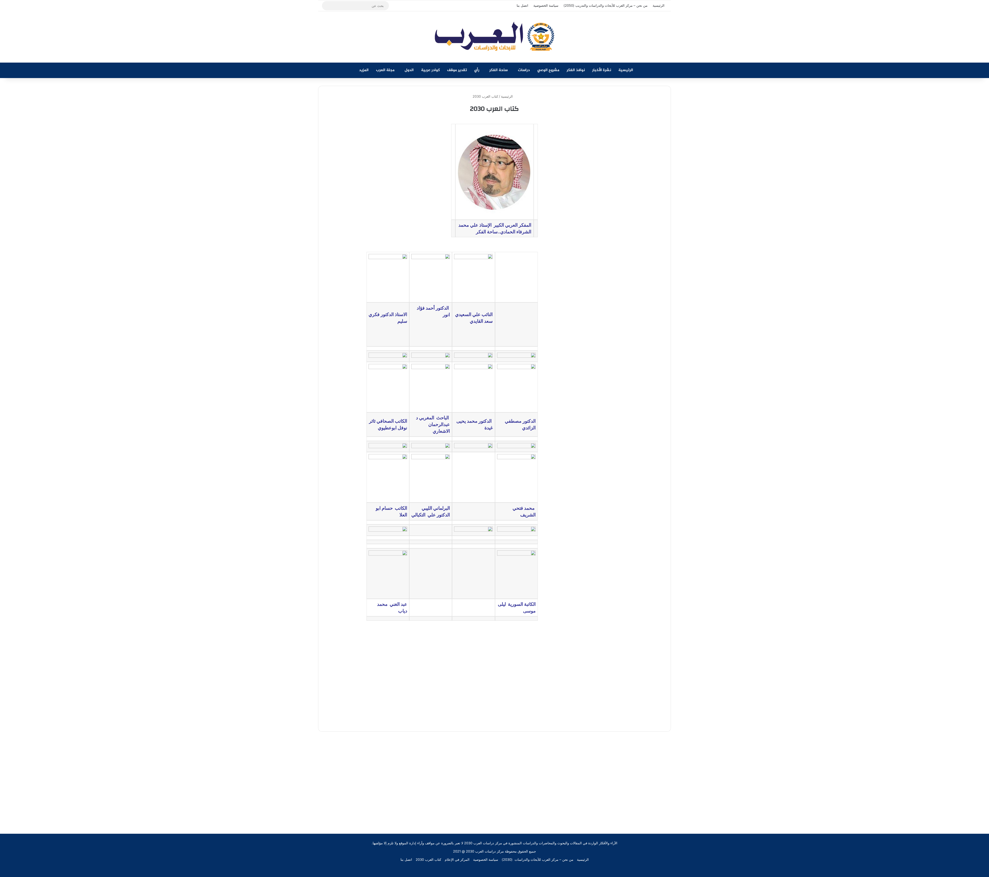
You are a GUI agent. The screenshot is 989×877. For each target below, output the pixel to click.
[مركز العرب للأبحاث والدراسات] (494, 37)
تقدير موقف (457, 70)
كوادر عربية (430, 70)
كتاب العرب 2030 (428, 859)
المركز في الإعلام (457, 859)
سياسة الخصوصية (545, 5)
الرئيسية (658, 5)
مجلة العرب (385, 70)
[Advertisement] (494, 775)
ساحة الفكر (498, 70)
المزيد (364, 70)
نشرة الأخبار (601, 70)
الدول (409, 70)
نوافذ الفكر (576, 70)
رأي (476, 70)
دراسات (524, 70)
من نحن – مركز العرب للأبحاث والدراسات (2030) (537, 859)
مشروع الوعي (548, 70)
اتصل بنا (522, 5)
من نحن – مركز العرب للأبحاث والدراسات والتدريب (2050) (605, 5)
